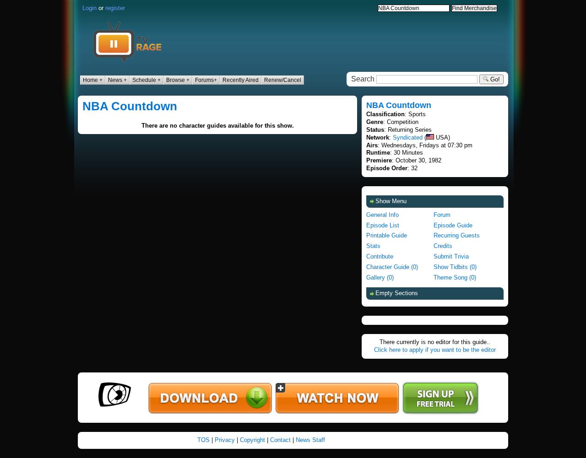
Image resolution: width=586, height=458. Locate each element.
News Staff (310, 439)
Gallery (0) (380, 277)
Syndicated (408, 137)
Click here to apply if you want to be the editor (435, 349)
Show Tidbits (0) (455, 267)
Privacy (225, 439)
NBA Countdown (129, 106)
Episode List (382, 225)
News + (117, 80)
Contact (280, 439)
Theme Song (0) (455, 277)
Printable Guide (386, 235)
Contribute (379, 256)
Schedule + (146, 80)
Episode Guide (453, 225)
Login (89, 8)
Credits (443, 245)
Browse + (178, 80)
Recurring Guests (457, 235)
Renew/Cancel (282, 80)
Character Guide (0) (392, 267)
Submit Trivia (451, 256)
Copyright (252, 439)
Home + (93, 80)
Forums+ (206, 80)
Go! (494, 79)
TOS (203, 439)
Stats (373, 245)
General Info (382, 214)
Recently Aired (240, 80)
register (115, 8)
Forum (442, 214)
